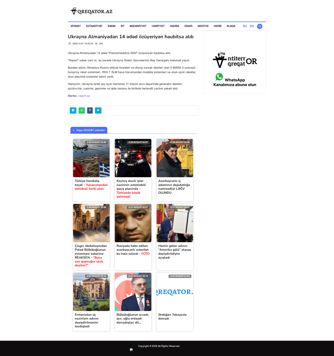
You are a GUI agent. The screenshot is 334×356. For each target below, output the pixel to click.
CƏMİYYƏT (158, 26)
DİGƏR (188, 26)
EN (252, 26)
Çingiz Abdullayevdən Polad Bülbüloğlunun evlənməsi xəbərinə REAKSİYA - (91, 256)
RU (245, 26)
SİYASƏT (76, 26)
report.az (84, 96)
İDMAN (112, 26)
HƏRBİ (217, 26)
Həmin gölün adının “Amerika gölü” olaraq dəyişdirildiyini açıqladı (174, 252)
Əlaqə (231, 26)
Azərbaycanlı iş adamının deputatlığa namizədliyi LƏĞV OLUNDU (174, 187)
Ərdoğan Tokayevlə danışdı (172, 317)
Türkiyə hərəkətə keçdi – (91, 185)
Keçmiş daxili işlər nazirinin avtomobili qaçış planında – (131, 189)
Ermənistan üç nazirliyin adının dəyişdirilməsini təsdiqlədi (86, 321)
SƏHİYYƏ (203, 26)
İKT (123, 26)
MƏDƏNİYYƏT (138, 26)
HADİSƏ (174, 26)
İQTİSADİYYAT (94, 26)
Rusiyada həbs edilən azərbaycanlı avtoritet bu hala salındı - (133, 250)
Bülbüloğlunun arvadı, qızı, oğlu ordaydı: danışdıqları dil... (133, 319)
